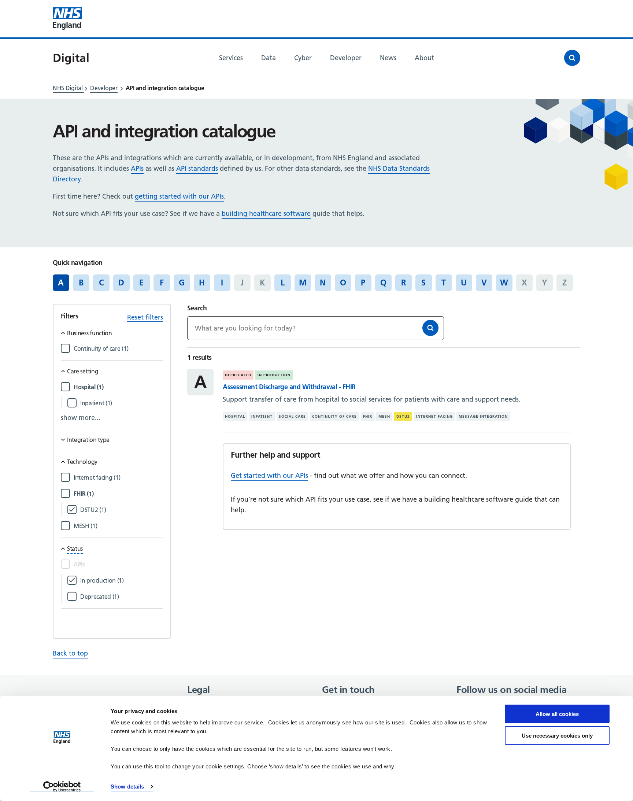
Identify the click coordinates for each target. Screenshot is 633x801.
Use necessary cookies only (557, 735)
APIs (137, 168)
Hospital (235, 416)
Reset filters (145, 317)
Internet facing (434, 416)
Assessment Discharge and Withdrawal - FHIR (289, 387)
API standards (197, 168)
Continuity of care (334, 416)
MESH (384, 416)
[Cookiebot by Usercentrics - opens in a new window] (62, 786)
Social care (292, 416)
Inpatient (262, 416)
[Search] (430, 328)
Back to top (70, 653)
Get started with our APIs (269, 475)
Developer (103, 88)
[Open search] (572, 58)
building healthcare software (266, 213)
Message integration (483, 416)
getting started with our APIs (179, 196)
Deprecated (238, 375)
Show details (127, 786)
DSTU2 (403, 416)
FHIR (367, 416)
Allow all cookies (557, 714)
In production (274, 375)
